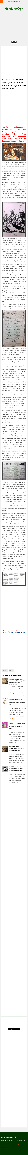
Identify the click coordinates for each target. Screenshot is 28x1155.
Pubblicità (16, 1144)
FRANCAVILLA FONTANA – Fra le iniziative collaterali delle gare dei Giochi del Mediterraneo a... (16, 748)
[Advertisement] (14, 26)
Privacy (3, 1144)
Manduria (5, 670)
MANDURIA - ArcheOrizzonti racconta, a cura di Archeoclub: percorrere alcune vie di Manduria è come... (17, 768)
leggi (23, 695)
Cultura (11, 670)
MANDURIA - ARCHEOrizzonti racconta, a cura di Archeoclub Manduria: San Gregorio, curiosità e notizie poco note (14, 84)
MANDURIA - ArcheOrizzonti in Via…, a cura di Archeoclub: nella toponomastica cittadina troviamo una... (17, 725)
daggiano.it (11, 1147)
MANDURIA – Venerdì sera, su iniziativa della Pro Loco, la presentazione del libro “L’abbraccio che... (17, 701)
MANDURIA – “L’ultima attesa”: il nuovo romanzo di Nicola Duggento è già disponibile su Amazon (17, 680)
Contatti (22, 1144)
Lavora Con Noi (9, 1144)
